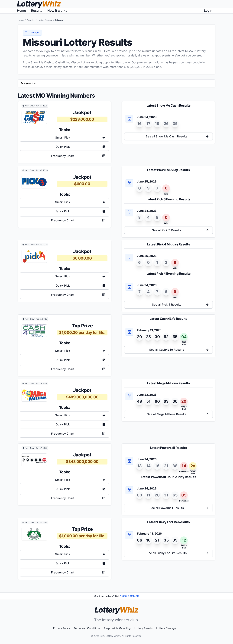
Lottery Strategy (166, 628)
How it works (57, 10)
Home (21, 10)
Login (208, 10)
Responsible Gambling (117, 628)
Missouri (26, 83)
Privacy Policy (61, 628)
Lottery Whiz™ (113, 636)
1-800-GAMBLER (129, 596)
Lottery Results (143, 628)
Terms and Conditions (87, 628)
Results (36, 10)
